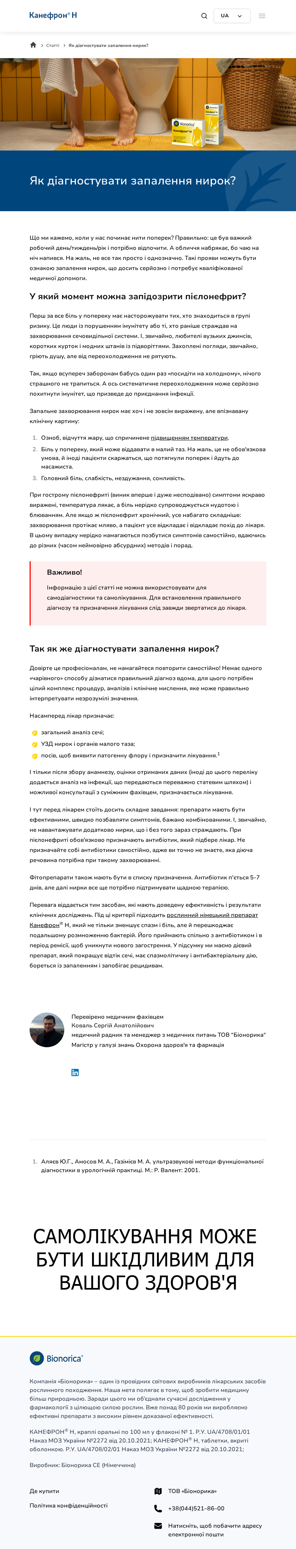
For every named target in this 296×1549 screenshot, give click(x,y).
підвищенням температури (189, 438)
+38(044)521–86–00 (196, 1509)
